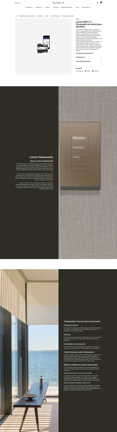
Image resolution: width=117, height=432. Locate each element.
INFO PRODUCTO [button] (80, 57)
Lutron (46, 16)
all (16, 16)
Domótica (40, 16)
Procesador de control (68, 16)
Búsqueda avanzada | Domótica (27, 16)
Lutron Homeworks (55, 16)
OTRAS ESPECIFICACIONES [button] (83, 61)
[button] (16, 3)
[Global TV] (58, 3)
